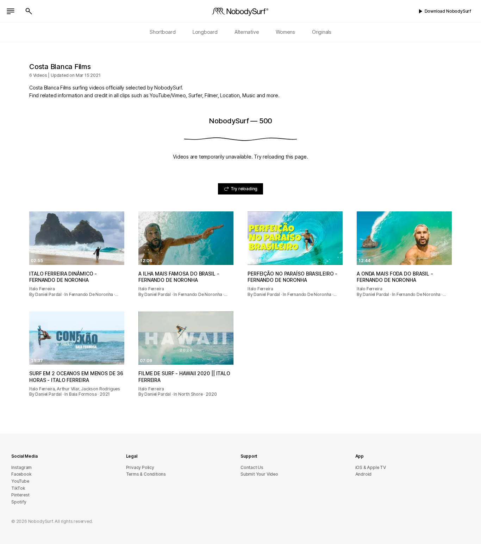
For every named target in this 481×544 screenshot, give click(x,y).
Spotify (18, 502)
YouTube (20, 481)
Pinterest (20, 494)
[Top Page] (240, 11)
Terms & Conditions (146, 474)
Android (363, 474)
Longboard (205, 32)
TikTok (18, 488)
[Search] (29, 11)
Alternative (247, 32)
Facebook (21, 474)
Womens (285, 32)
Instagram (21, 467)
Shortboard (163, 32)
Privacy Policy (140, 467)
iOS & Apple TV (370, 467)
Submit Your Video (259, 474)
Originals (321, 32)
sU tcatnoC (252, 467)
